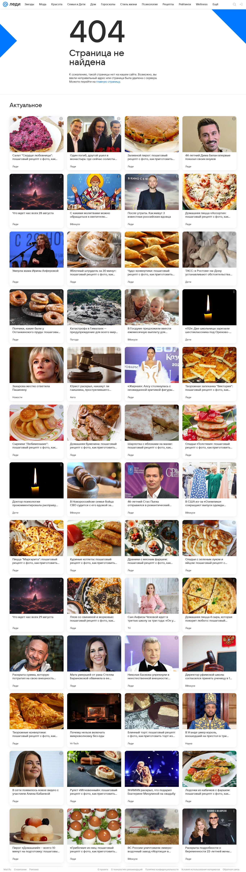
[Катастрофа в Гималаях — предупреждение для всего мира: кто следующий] (94, 316)
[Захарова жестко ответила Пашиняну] (37, 374)
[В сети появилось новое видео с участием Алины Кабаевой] (37, 778)
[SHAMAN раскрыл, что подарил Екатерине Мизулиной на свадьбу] (152, 778)
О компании (20, 869)
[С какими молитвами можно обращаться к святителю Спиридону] (94, 201)
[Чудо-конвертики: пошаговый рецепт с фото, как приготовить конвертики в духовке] (152, 259)
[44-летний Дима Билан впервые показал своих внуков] (209, 143)
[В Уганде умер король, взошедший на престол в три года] (209, 720)
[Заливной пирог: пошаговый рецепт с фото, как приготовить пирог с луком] (152, 143)
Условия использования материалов (200, 869)
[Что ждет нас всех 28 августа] (37, 201)
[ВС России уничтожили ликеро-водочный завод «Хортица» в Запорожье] (152, 836)
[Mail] (5, 4)
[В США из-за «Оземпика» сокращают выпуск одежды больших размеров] (209, 489)
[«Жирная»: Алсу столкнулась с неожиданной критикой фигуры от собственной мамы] (152, 374)
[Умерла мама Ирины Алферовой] (37, 259)
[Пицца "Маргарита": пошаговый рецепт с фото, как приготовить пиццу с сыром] (37, 547)
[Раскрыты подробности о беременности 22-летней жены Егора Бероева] (209, 836)
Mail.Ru (7, 869)
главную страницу (108, 81)
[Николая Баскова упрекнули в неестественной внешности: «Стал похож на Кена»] (152, 662)
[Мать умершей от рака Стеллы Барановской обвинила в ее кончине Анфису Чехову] (94, 662)
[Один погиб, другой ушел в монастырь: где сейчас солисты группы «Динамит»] (94, 143)
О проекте (103, 869)
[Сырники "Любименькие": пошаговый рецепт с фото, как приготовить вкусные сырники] (37, 432)
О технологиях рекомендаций (126, 869)
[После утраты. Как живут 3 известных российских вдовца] (152, 201)
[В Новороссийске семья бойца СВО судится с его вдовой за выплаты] (94, 489)
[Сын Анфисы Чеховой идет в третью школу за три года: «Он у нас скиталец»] (152, 605)
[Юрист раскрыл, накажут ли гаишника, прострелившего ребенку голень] (94, 374)
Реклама (34, 869)
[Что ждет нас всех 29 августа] (37, 605)
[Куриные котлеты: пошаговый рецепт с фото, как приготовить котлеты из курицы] (94, 547)
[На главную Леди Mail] (14, 4)
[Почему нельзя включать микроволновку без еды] (94, 720)
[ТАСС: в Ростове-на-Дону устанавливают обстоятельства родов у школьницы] (209, 259)
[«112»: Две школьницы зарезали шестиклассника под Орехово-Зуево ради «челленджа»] (209, 316)
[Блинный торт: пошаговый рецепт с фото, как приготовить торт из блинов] (152, 720)
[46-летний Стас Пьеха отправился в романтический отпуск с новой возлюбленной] (152, 489)
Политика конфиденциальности (161, 869)
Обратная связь (231, 869)
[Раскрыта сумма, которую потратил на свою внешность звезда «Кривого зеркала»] (37, 662)
